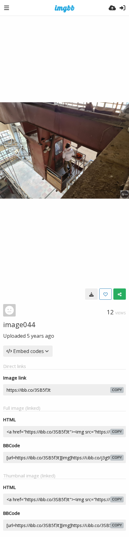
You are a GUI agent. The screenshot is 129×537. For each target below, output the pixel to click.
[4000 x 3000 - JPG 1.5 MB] (91, 294)
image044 (19, 324)
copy (117, 390)
